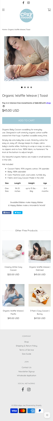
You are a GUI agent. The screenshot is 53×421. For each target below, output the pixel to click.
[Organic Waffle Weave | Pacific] (13, 295)
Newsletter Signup (26, 371)
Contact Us (26, 367)
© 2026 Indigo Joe (18, 405)
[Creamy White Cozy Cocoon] (13, 251)
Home (4, 29)
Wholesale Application (26, 375)
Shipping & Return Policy (26, 346)
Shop (26, 342)
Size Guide (26, 354)
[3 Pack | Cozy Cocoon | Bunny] (40, 295)
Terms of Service (26, 350)
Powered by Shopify (33, 405)
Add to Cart (26, 120)
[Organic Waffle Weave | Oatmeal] (40, 251)
